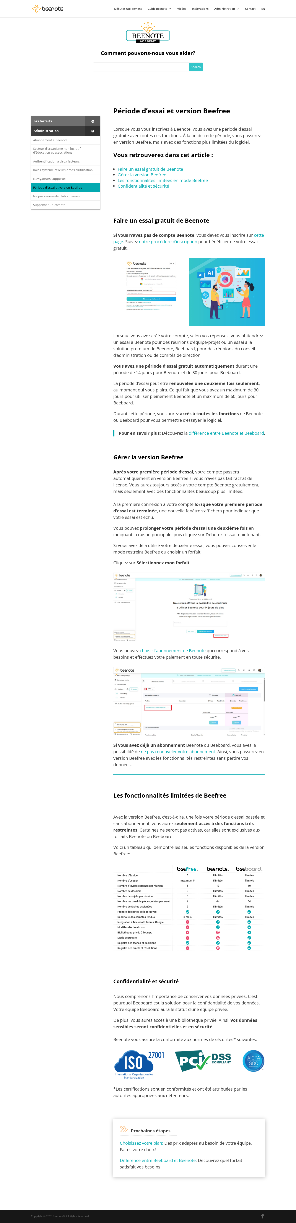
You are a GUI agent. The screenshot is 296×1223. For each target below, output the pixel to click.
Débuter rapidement (128, 9)
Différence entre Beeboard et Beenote (158, 1160)
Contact (250, 9)
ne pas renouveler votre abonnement (178, 752)
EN (263, 9)
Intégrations (200, 9)
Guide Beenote (157, 9)
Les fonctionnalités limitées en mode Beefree (163, 180)
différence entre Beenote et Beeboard (226, 433)
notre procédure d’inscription (168, 242)
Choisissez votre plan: (142, 1143)
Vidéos (181, 9)
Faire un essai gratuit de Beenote (150, 169)
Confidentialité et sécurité (143, 186)
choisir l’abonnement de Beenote (173, 650)
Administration (224, 9)
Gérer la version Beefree (142, 175)
